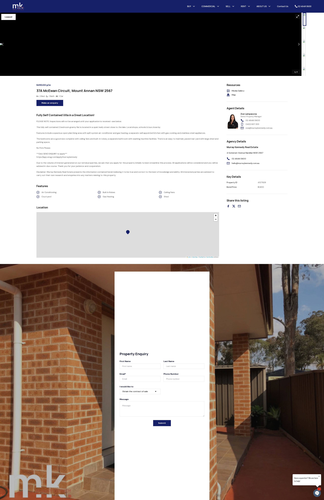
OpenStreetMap (210, 257)
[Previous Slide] (2, 44)
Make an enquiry (50, 103)
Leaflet (189, 257)
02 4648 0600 (253, 120)
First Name (125, 361)
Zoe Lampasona (249, 114)
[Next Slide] (298, 44)
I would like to (126, 386)
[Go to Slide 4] (304, 60)
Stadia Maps (195, 257)
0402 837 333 (252, 124)
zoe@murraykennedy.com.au (259, 128)
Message (124, 399)
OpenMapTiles (202, 257)
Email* (123, 374)
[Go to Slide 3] (304, 46)
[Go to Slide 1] (304, 19)
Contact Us (282, 6)
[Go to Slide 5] (304, 74)
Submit (162, 423)
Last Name (169, 361)
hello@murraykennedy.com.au (245, 163)
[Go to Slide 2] (304, 33)
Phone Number (171, 374)
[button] (150, 44)
